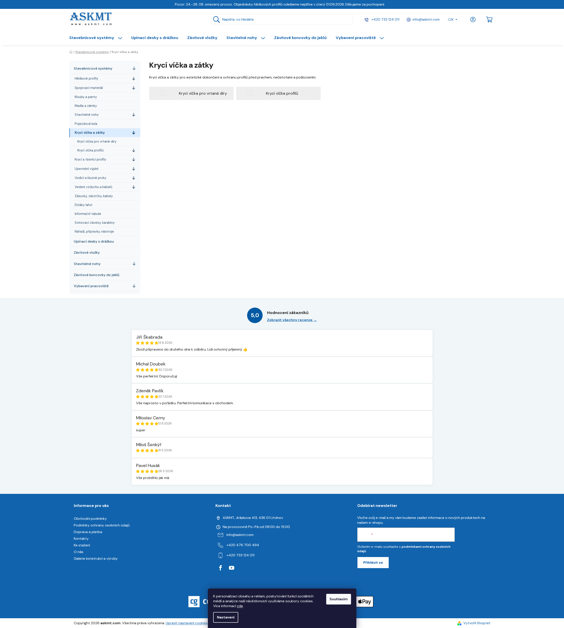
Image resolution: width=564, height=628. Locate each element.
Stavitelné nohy (87, 114)
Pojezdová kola (86, 124)
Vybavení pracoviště (91, 286)
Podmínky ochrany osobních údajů (102, 525)
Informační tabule (88, 214)
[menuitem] (98, 37)
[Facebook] (220, 568)
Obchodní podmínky (90, 518)
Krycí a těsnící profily (90, 159)
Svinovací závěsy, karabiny (95, 222)
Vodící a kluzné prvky (90, 178)
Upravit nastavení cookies (187, 623)
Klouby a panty (86, 97)
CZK (451, 20)
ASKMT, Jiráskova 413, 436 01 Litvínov (253, 517)
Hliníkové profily (86, 78)
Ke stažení (82, 545)
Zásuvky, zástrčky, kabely (94, 196)
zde (240, 606)
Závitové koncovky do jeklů (96, 275)
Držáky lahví (83, 205)
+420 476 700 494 (242, 545)
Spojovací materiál (89, 88)
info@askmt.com (426, 19)
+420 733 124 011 (385, 19)
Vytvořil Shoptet (476, 623)
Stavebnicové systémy (93, 68)
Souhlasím (339, 599)
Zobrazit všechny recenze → (292, 320)
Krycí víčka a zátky (90, 132)
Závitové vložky (87, 252)
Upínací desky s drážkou (94, 241)
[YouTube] (231, 568)
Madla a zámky (86, 106)
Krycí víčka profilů (90, 150)
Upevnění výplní (86, 169)
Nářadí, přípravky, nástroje (94, 231)
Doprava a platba (88, 532)
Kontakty (81, 538)
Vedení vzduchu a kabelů (93, 187)
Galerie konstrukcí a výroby (96, 558)
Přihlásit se (373, 562)
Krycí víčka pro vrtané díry (96, 141)
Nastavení (225, 617)
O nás (78, 552)
